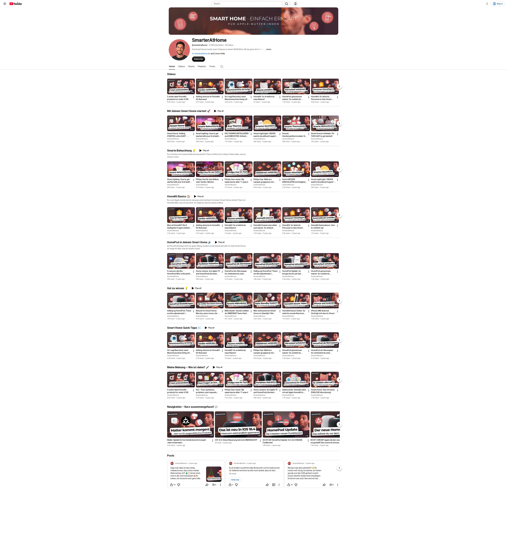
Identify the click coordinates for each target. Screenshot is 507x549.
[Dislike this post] (179, 485)
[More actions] (193, 97)
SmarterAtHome (173, 139)
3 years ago (251, 463)
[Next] (339, 86)
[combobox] (248, 3)
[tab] (172, 66)
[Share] (207, 484)
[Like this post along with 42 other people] (289, 485)
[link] (195, 475)
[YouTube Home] (15, 3)
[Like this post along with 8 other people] (230, 485)
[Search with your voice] (295, 3)
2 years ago (193, 463)
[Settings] (487, 3)
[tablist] (253, 66)
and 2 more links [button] (218, 53)
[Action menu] (220, 484)
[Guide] (4, 3)
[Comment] (273, 484)
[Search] (286, 3)
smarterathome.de (202, 53)
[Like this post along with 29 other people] (171, 485)
